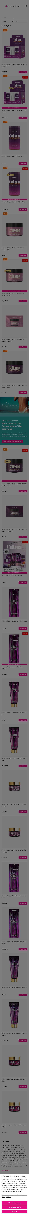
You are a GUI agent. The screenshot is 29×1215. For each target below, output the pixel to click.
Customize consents (14, 1207)
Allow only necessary (14, 1203)
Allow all (14, 1211)
